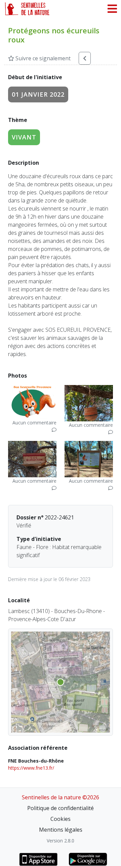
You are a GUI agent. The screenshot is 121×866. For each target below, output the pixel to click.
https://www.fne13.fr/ (31, 768)
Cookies (60, 819)
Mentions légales (60, 829)
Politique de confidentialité (60, 808)
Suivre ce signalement (42, 58)
